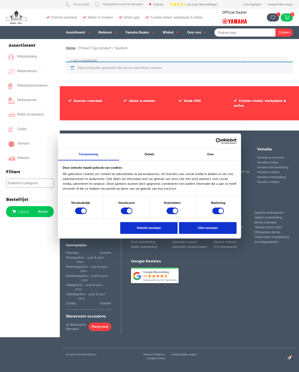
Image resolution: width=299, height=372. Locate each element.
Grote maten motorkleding (271, 237)
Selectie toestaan (149, 228)
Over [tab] (210, 154)
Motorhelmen (27, 71)
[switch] (126, 211)
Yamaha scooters (268, 182)
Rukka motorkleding (144, 246)
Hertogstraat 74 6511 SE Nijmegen (123, 4)
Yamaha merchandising (272, 167)
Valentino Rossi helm (268, 227)
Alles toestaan (208, 228)
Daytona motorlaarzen (269, 212)
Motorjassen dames (267, 232)
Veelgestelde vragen (280, 4)
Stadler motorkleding (268, 217)
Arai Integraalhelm (266, 242)
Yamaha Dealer (137, 32)
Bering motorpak (265, 222)
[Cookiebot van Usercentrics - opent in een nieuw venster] (219, 141)
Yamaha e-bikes (267, 162)
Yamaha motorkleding (271, 177)
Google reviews (156, 358)
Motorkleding (27, 56)
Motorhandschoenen (32, 85)
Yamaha (23, 143)
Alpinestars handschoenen (189, 246)
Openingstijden (252, 4)
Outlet (21, 129)
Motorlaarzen (27, 100)
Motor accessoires (30, 114)
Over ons (194, 32)
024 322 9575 (81, 4)
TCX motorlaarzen (225, 246)
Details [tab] (150, 154)
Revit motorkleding (143, 242)
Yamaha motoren (268, 172)
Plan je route (100, 326)
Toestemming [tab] (88, 154)
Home (70, 48)
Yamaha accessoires (270, 157)
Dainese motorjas (224, 242)
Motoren (105, 32)
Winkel (169, 32)
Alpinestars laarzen (184, 242)
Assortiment (76, 32)
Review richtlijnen (154, 354)
